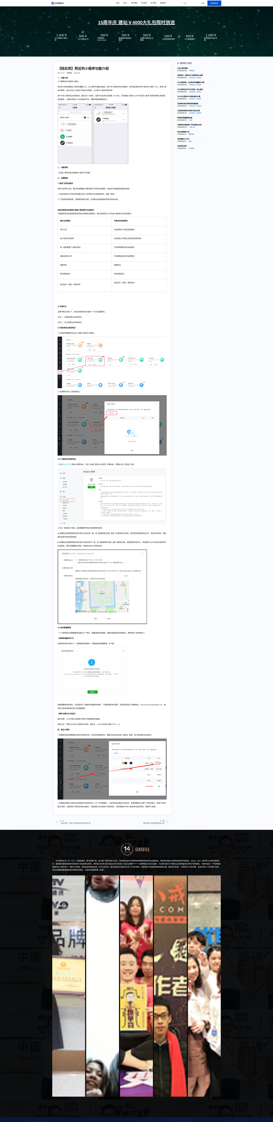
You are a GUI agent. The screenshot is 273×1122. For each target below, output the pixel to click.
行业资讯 (144, 3)
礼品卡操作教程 (182, 68)
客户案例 (134, 3)
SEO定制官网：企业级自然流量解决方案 (190, 82)
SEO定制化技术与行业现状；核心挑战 (190, 89)
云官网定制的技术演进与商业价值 (188, 110)
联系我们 (163, 3)
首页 (117, 3)
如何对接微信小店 (183, 132)
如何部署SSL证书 (183, 139)
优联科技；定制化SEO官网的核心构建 (190, 75)
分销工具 (192, 127)
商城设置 (191, 134)
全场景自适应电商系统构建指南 (187, 103)
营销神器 (69, 73)
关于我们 (153, 3)
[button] (54, 986)
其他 (190, 120)
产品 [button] (124, 3)
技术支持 (192, 77)
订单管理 (191, 148)
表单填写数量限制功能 (184, 118)
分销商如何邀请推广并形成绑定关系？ (190, 125)
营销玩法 (192, 70)
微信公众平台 (66, 464)
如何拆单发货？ (182, 146)
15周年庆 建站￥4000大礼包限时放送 (136, 22)
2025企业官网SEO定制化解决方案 (188, 96)
